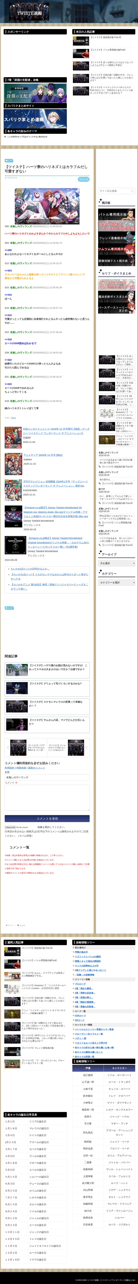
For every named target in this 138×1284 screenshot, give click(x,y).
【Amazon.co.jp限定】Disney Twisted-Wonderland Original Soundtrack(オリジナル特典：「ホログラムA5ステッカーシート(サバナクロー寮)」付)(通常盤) (58, 542)
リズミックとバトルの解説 (88, 956)
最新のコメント (36, 768)
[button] (132, 191)
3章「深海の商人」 (84, 997)
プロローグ (80, 984)
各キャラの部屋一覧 (84, 1057)
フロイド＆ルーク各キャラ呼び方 (91, 1043)
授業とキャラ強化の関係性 (88, 961)
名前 (7, 772)
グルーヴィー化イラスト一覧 (89, 1034)
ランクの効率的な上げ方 (87, 966)
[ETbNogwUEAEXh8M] (47, 206)
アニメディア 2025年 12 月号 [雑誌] (43, 455)
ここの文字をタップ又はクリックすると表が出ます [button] (27, 137)
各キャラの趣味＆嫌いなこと (89, 1052)
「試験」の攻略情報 (84, 975)
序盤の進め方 (81, 952)
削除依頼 (21, 768)
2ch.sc (13, 418)
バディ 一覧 (80, 1038)
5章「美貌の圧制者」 (85, 1006)
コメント (11, 782)
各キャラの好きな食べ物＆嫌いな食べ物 (94, 1047)
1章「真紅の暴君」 (84, 988)
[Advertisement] (35, 54)
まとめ (9, 161)
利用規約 (9, 768)
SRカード (79, 1020)
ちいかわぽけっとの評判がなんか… (30, 568)
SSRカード (80, 1016)
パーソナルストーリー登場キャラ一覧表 (94, 1029)
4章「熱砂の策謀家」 (85, 1002)
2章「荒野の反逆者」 (85, 993)
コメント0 (83, 179)
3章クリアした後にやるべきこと (90, 970)
